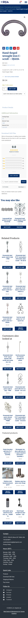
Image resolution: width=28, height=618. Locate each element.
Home (1, 7)
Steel (3, 123)
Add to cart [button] (7, 227)
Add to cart (12, 89)
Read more (20, 227)
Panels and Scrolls (10, 9)
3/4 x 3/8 (4, 127)
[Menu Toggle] (25, 2)
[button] (24, 17)
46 (3, 118)
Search (24, 181)
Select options (20, 328)
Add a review (14, 175)
